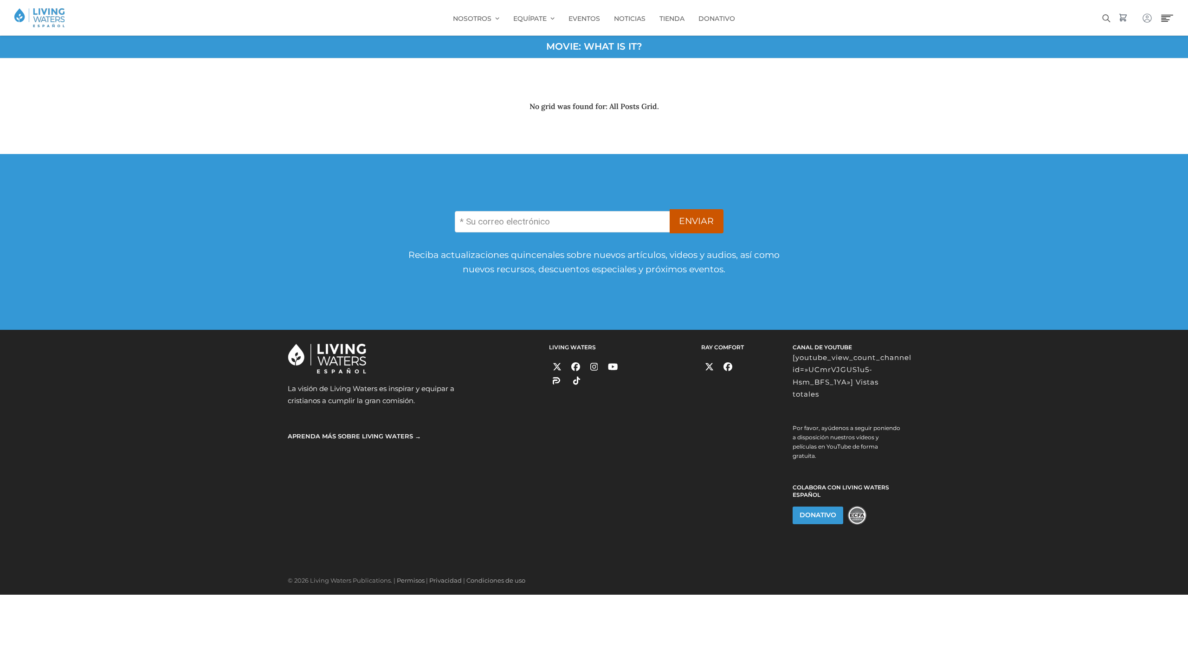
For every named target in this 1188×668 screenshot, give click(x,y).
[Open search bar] (1106, 17)
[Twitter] (557, 367)
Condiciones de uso (495, 580)
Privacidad (445, 580)
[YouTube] (613, 367)
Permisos (411, 580)
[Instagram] (594, 367)
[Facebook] (576, 367)
